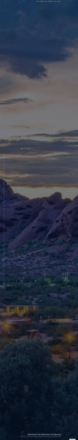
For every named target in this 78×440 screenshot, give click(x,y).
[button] (37, 1)
